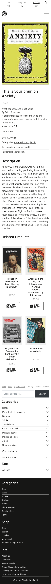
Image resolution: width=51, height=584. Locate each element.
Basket (5, 532)
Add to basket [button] (11, 306)
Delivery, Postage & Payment (15, 570)
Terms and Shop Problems (14, 574)
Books (33, 142)
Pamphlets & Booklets (13, 412)
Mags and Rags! (10, 437)
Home (4, 387)
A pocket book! (21, 142)
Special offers (9, 424)
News (4, 515)
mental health (23, 147)
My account (7, 539)
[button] (36, 4)
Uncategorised (9, 445)
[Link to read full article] (12, 260)
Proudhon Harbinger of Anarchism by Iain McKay (12, 282)
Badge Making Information (14, 567)
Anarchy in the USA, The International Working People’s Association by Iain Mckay (35, 287)
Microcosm (19, 151)
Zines (5, 441)
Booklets (6, 496)
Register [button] (22, 2)
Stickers (6, 420)
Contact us (6, 560)
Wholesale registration (12, 543)
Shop (4, 489)
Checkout (6, 535)
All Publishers (9, 457)
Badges (6, 416)
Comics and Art (10, 428)
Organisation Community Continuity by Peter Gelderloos (12, 354)
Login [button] (8, 2)
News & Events (8, 563)
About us (6, 556)
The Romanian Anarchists (35, 350)
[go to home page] (4, 13)
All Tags (6, 470)
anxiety (11, 147)
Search (42, 394)
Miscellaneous (9, 432)
